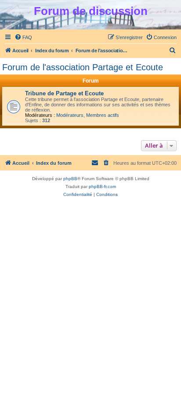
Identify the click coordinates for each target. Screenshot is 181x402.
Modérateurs (69, 115)
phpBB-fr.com (102, 186)
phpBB (70, 178)
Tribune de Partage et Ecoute (64, 93)
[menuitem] (23, 37)
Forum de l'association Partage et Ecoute (82, 67)
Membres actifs (102, 115)
